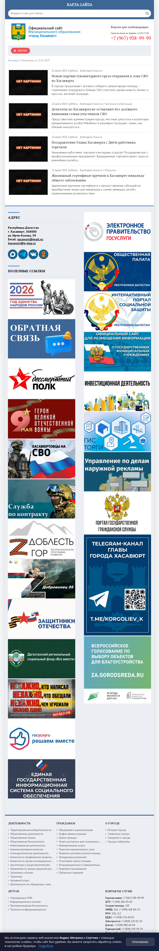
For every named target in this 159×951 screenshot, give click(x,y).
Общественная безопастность (27, 841)
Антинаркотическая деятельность (29, 853)
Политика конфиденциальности (28, 909)
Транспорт (16, 876)
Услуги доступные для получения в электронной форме (90, 841)
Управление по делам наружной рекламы (33, 868)
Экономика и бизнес (21, 872)
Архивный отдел (19, 880)
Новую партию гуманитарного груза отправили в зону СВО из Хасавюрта (100, 78)
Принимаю (140, 942)
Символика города (118, 834)
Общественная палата (22, 837)
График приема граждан (72, 834)
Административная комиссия (26, 849)
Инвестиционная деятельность (27, 845)
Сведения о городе (119, 837)
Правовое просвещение (72, 868)
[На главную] (47, 31)
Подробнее (46, 946)
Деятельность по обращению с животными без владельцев (44, 884)
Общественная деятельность (26, 834)
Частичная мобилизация (118, 104)
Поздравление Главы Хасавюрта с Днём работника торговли (94, 144)
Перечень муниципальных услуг (77, 849)
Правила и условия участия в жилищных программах (89, 853)
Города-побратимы (119, 841)
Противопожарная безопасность (29, 905)
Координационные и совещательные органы (84, 865)
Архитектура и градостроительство (30, 865)
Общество (110, 170)
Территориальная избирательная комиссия (34, 830)
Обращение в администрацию (76, 830)
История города (117, 830)
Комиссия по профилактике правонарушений (35, 857)
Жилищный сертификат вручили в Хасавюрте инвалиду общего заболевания (98, 177)
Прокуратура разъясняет (73, 857)
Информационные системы (25, 901)
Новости (97, 70)
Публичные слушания (71, 872)
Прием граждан (68, 837)
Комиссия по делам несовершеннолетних (34, 861)
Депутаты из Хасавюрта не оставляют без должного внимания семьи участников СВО (94, 111)
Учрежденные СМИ (21, 898)
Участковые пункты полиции (75, 861)
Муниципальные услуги (72, 845)
